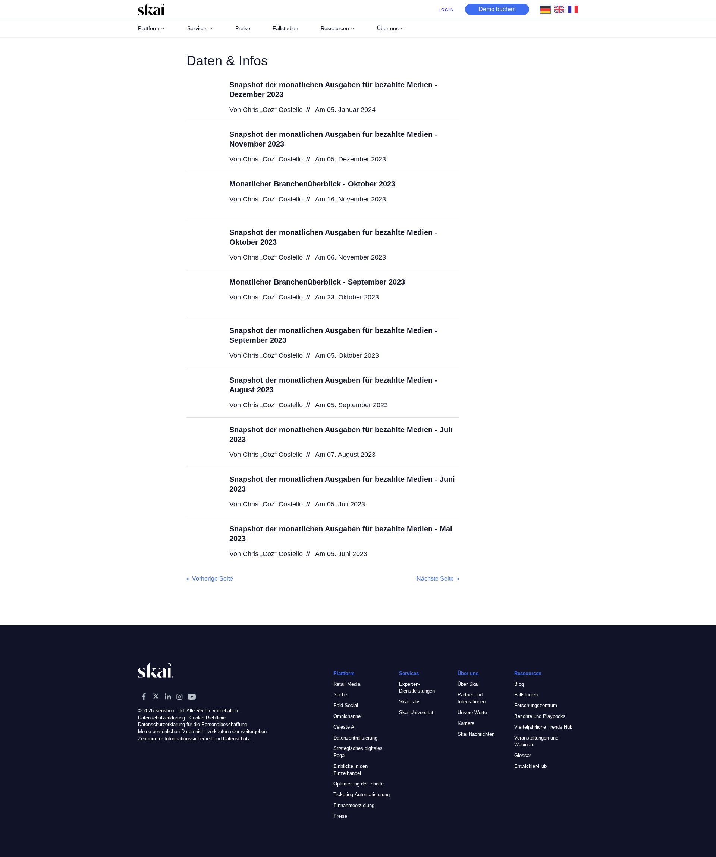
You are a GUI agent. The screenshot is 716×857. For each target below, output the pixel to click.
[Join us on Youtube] (192, 696)
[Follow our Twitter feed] (156, 696)
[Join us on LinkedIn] (168, 696)
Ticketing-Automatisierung (361, 794)
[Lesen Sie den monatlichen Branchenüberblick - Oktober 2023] (203, 196)
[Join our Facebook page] (144, 696)
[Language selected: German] (561, 9)
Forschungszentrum (535, 705)
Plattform (148, 28)
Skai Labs (410, 701)
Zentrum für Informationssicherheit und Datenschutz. (195, 738)
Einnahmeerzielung (353, 805)
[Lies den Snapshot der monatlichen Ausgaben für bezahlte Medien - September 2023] (203, 342)
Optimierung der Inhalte (358, 784)
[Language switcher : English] (561, 9)
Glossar (522, 755)
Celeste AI (344, 727)
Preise (340, 816)
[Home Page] (151, 9)
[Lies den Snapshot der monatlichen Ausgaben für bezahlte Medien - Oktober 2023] (203, 244)
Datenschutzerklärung (161, 718)
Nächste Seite (435, 578)
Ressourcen (335, 28)
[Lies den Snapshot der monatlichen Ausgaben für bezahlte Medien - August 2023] (203, 392)
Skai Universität (416, 712)
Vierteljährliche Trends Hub (543, 727)
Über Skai (468, 684)
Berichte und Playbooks (540, 716)
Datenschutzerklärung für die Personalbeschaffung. (193, 724)
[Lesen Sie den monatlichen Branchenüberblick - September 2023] (203, 294)
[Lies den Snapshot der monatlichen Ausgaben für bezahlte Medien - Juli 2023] (203, 441)
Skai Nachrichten (476, 734)
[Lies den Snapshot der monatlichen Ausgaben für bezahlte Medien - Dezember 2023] (203, 96)
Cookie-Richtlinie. (208, 718)
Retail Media (346, 684)
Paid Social (345, 705)
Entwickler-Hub (530, 766)
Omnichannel (347, 716)
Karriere (466, 723)
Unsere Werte (472, 712)
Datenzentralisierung (355, 738)
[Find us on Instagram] (180, 696)
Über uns (388, 28)
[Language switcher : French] (575, 9)
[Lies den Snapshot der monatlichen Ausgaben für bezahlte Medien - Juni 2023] (203, 491)
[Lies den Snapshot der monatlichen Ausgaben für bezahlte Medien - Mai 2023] (203, 541)
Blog (519, 684)
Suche (340, 694)
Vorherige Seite (212, 578)
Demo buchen (497, 9)
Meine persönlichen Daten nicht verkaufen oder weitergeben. (203, 731)
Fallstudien (526, 694)
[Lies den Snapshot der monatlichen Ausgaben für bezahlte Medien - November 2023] (203, 146)
